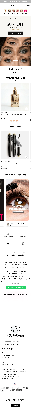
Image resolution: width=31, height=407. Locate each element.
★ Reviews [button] (16, 405)
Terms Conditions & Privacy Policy (14, 367)
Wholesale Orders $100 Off (11, 374)
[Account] (24, 6)
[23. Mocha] (17, 121)
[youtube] (9, 349)
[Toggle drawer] (2, 5)
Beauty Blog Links (8, 379)
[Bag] (29, 6)
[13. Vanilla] (11, 121)
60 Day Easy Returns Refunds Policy (14, 371)
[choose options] (26, 108)
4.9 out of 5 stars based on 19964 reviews (15, 70)
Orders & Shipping (8, 364)
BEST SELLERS (15, 127)
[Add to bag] (26, 157)
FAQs (3, 362)
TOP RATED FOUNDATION (15, 78)
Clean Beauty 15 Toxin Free (11, 376)
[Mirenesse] (15, 6)
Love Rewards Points (9, 355)
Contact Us (5, 357)
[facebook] (3, 349)
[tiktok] (12, 349)
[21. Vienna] (14, 121)
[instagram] (7, 349)
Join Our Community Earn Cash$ (13, 369)
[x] (4, 348)
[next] (18, 80)
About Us (5, 360)
